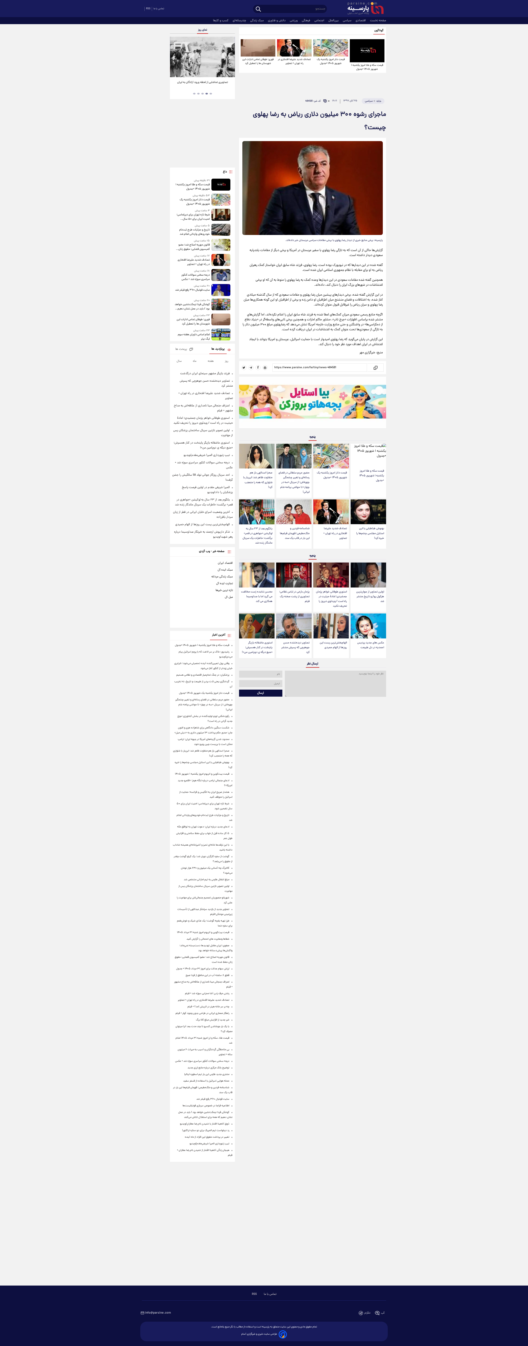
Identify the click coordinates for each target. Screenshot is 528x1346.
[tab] (211, 93)
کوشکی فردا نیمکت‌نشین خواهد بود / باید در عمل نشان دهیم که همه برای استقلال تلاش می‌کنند (192, 306)
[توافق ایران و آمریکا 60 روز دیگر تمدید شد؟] (202, 57)
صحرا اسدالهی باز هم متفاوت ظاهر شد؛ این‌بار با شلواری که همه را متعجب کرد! (257, 480)
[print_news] (265, 367)
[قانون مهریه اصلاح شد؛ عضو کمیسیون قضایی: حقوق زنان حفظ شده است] (220, 245)
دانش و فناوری (277, 20)
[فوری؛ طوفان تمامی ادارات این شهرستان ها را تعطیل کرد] (258, 48)
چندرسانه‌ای (240, 20)
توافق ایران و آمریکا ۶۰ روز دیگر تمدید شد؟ (202, 82)
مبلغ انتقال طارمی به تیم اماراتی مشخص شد (206, 880)
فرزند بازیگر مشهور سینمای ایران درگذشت (205, 373)
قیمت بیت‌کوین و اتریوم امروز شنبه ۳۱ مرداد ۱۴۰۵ (203, 932)
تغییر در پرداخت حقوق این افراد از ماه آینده (207, 1137)
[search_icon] (258, 9)
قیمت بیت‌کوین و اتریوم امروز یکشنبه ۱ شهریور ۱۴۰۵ (202, 774)
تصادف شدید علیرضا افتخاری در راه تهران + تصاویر (294, 61)
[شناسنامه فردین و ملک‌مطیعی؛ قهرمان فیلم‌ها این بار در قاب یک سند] (294, 511)
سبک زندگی (257, 20)
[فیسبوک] (258, 367)
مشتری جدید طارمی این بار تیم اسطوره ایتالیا (206, 1074)
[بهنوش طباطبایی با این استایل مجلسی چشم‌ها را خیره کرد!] (368, 511)
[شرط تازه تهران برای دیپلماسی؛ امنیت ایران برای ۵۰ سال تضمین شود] (220, 215)
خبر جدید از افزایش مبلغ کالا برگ (212, 1020)
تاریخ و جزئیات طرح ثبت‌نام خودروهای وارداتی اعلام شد (194, 232)
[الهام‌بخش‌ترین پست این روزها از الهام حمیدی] (331, 625)
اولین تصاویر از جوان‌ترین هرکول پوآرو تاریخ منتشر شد (370, 597)
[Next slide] (230, 57)
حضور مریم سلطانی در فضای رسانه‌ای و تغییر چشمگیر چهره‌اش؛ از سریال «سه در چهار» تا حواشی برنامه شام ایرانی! (294, 482)
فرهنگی (306, 20)
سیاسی (347, 20)
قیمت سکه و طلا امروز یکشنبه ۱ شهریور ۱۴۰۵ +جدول (367, 67)
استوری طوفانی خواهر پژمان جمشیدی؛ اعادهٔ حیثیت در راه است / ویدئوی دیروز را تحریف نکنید (331, 599)
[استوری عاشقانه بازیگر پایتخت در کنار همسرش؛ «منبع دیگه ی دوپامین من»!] (257, 625)
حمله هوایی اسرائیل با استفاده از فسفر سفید (206, 1081)
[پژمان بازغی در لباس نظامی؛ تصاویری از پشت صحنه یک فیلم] (294, 575)
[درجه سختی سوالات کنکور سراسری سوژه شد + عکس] (220, 275)
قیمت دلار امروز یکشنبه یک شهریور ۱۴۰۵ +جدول (331, 61)
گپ (383, 1313)
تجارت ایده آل (224, 583)
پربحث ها (181, 349)
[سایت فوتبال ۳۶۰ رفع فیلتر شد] (220, 290)
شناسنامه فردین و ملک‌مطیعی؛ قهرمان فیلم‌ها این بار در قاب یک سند (295, 533)
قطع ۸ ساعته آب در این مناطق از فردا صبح (207, 975)
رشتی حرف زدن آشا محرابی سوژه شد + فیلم (207, 994)
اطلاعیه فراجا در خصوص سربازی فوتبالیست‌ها (206, 1106)
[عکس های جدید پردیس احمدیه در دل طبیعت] (368, 625)
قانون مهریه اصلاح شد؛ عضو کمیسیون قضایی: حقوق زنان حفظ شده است (194, 247)
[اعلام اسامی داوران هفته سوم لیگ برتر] (220, 335)
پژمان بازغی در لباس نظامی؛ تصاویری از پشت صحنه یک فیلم (294, 597)
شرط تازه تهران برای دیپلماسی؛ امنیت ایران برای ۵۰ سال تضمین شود (193, 217)
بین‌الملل (333, 20)
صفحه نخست (378, 20)
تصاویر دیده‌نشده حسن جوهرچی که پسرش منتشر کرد (295, 648)
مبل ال (229, 597)
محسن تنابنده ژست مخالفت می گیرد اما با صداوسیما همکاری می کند (256, 597)
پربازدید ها (218, 349)
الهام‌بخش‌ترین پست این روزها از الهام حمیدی (333, 645)
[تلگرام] (251, 367)
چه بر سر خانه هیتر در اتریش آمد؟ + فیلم (208, 1007)
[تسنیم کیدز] (312, 403)
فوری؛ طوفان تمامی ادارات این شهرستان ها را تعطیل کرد (258, 61)
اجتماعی (319, 20)
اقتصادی (361, 20)
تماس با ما (158, 9)
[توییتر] (244, 367)
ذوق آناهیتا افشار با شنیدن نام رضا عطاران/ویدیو (204, 1124)
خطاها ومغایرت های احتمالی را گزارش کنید (207, 939)
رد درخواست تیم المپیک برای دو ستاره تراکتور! (205, 1130)
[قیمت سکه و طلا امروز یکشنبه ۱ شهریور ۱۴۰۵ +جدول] (367, 50)
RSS (148, 9)
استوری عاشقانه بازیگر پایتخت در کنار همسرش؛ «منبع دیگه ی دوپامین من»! (257, 648)
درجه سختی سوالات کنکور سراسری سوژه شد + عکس (195, 277)
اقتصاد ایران (225, 563)
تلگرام (367, 1313)
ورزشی (294, 20)
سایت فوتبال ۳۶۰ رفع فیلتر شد (192, 290)
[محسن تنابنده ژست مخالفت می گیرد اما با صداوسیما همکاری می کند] (257, 575)
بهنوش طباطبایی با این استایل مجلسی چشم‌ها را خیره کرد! (370, 533)
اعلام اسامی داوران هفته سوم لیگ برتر (194, 337)
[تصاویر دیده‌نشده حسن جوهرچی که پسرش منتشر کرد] (294, 625)
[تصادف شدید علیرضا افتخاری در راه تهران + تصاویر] (294, 48)
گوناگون (379, 30)
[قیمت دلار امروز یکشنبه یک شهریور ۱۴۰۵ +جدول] (330, 48)
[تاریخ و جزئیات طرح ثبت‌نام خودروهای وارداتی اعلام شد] (220, 230)
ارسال (260, 693)
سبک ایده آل (225, 570)
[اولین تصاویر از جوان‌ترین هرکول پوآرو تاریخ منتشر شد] (368, 575)
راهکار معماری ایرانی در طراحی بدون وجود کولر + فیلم (202, 1013)
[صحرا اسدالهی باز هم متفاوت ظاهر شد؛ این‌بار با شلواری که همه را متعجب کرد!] (257, 456)
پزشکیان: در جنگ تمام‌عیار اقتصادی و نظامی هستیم (202, 675)
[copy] (375, 367)
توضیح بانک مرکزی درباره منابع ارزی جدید (208, 1068)
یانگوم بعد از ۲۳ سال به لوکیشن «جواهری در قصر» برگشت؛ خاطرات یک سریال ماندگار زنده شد (257, 536)
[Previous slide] (174, 57)
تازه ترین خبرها (224, 590)
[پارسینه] (363, 9)
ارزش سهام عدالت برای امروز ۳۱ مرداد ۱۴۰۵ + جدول (202, 969)
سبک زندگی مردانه (222, 576)
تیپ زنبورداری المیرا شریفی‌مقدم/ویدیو (207, 455)
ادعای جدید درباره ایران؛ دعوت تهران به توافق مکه (203, 827)
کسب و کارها (221, 20)
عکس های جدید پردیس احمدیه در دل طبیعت (370, 645)
